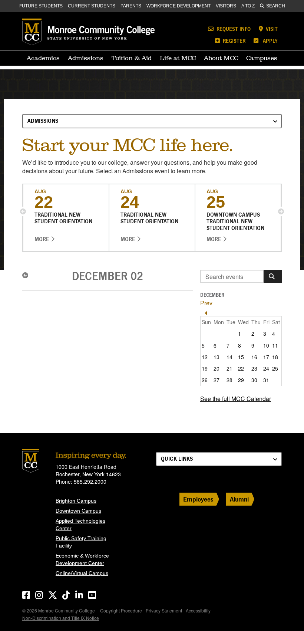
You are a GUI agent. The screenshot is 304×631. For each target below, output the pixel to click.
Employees (198, 499)
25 (275, 368)
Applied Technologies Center (80, 524)
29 (241, 380)
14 (229, 357)
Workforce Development (178, 6)
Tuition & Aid (132, 58)
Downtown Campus (78, 511)
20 (216, 368)
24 (266, 368)
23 (254, 368)
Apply (269, 40)
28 (229, 380)
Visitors (226, 6)
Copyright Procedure (121, 610)
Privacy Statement (164, 610)
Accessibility (198, 610)
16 (254, 357)
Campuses (261, 58)
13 (216, 357)
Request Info (233, 29)
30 (254, 380)
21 (229, 368)
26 (205, 380)
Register (233, 40)
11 (275, 345)
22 (241, 368)
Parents (130, 6)
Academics (43, 58)
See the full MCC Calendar (235, 398)
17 (266, 357)
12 (205, 357)
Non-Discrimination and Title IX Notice (60, 618)
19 (205, 368)
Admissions (85, 58)
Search (275, 6)
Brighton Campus (76, 501)
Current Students (91, 6)
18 (275, 357)
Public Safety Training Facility (81, 542)
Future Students (41, 6)
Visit (271, 29)
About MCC (221, 58)
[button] (23, 211)
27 (216, 380)
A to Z (248, 6)
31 (266, 380)
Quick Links (177, 458)
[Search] (273, 276)
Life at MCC (178, 58)
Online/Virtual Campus (82, 573)
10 (266, 345)
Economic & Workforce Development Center (82, 559)
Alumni (239, 499)
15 (241, 357)
